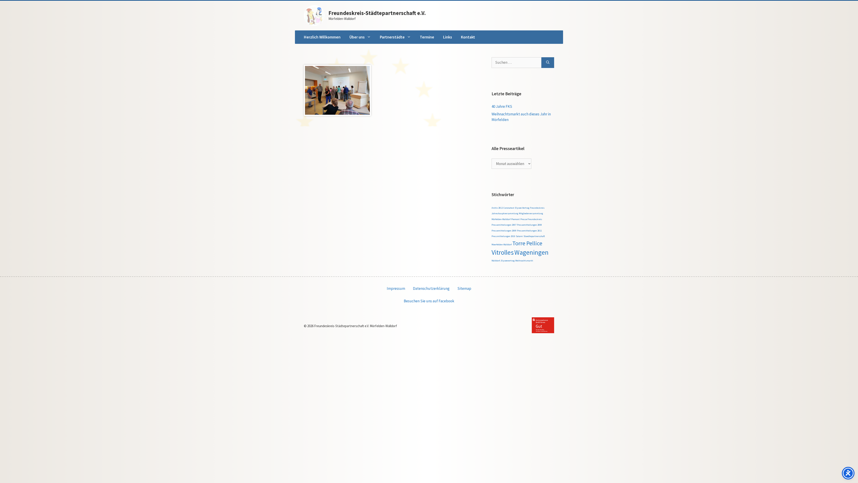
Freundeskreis (537, 207)
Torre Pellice (527, 243)
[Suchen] (547, 62)
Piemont (515, 219)
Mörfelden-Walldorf (501, 219)
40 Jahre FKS (502, 106)
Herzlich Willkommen (322, 37)
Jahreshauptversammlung (505, 213)
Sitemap (464, 288)
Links (447, 37)
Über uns (357, 37)
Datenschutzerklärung (431, 288)
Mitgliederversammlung (531, 213)
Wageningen (531, 252)
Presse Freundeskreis (531, 219)
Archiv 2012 (497, 207)
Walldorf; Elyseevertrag (503, 260)
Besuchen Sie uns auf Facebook (429, 301)
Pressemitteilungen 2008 (529, 224)
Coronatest (508, 207)
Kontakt (468, 37)
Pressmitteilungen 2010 (503, 236)
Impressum (396, 288)
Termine (427, 37)
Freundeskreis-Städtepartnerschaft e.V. (377, 13)
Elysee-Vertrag (522, 207)
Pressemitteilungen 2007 (504, 224)
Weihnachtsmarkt (524, 260)
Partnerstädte (392, 37)
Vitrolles (503, 252)
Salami (519, 236)
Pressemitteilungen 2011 (529, 230)
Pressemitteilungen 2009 (504, 230)
